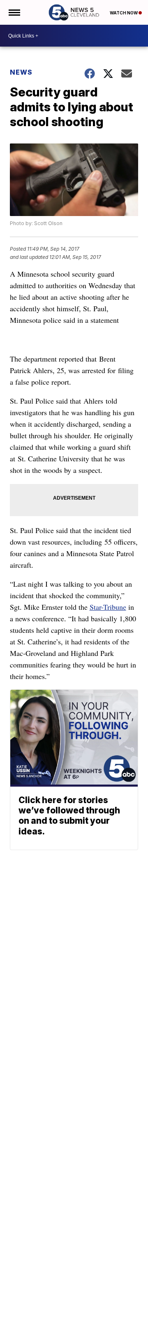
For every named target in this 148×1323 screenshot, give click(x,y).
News (21, 72)
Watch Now (124, 12)
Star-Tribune (108, 607)
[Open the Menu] (13, 12)
